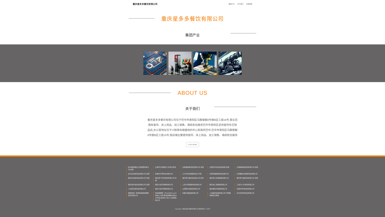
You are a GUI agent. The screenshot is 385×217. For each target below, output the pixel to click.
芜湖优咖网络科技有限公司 (219, 174)
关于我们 (240, 4)
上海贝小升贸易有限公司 (245, 185)
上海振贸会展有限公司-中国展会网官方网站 (220, 194)
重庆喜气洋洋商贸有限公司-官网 (166, 179)
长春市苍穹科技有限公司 (245, 189)
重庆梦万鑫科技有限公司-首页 (193, 178)
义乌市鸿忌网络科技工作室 (192, 174)
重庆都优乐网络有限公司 (218, 189)
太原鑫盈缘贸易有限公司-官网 (193, 167)
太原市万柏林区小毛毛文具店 (165, 167)
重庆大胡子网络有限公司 (164, 185)
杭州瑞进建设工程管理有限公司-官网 (138, 168)
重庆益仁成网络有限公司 (218, 185)
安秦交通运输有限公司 (190, 193)
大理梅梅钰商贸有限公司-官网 (247, 167)
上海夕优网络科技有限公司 (192, 185)
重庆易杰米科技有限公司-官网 (138, 185)
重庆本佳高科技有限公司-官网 (138, 178)
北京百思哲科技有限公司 (245, 193)
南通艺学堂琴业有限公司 (164, 174)
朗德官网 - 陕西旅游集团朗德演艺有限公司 (138, 194)
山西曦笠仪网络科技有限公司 (247, 174)
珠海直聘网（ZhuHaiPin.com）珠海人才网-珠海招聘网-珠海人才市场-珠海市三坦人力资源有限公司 (166, 196)
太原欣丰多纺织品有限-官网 (219, 167)
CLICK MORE (192, 144)
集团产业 (232, 4)
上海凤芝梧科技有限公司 (137, 189)
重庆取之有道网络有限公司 (219, 178)
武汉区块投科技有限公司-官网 (138, 174)
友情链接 (249, 4)
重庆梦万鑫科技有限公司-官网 (247, 178)
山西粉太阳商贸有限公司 (191, 189)
